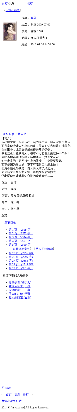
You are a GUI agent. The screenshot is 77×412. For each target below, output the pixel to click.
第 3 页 (21, 237)
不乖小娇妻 (13, 10)
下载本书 (20, 134)
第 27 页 (21, 260)
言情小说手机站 (11, 401)
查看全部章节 (21, 248)
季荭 (33, 17)
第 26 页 (21, 256)
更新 (17, 394)
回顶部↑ (6, 387)
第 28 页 (21, 264)
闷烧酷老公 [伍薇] (20, 289)
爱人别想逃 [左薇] (20, 297)
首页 (5, 3)
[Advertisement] (38, 91)
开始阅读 (8, 134)
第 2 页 (21, 233)
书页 (30, 3)
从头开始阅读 (44, 248)
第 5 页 (21, 244)
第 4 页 (21, 240)
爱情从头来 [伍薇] (20, 286)
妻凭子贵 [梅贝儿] (20, 282)
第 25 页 (21, 253)
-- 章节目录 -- (10, 222)
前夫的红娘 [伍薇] (20, 293)
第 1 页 (21, 229)
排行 (26, 394)
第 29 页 (21, 268)
